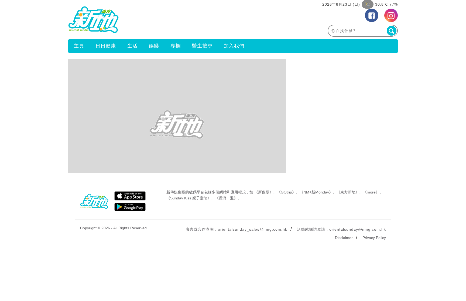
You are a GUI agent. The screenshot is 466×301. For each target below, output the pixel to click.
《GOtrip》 (286, 192)
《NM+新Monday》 (316, 192)
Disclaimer (344, 238)
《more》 (371, 192)
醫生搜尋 (202, 46)
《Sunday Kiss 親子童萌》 (188, 198)
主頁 (79, 46)
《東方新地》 (348, 192)
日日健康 (105, 46)
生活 (132, 46)
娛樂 (154, 46)
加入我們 (234, 46)
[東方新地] (150, 19)
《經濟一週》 (226, 198)
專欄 (175, 46)
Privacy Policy (374, 238)
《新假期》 (263, 192)
